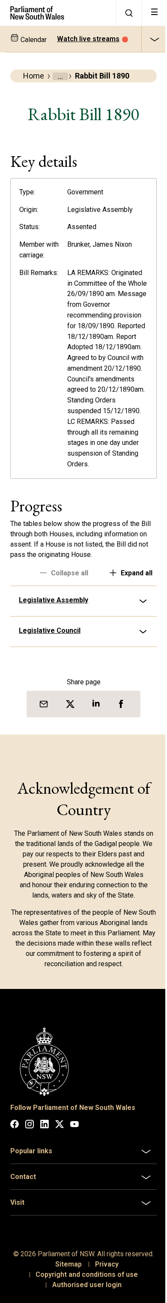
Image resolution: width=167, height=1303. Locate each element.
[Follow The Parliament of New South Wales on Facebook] (14, 1154)
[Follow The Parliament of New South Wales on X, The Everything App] (59, 1154)
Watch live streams (88, 39)
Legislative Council (50, 663)
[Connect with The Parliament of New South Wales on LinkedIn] (44, 1154)
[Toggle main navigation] (154, 13)
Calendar (33, 40)
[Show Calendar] (154, 39)
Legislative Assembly (53, 632)
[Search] (128, 13)
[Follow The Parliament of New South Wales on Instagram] (29, 1154)
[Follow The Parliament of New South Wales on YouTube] (74, 1154)
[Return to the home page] (58, 13)
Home (33, 75)
